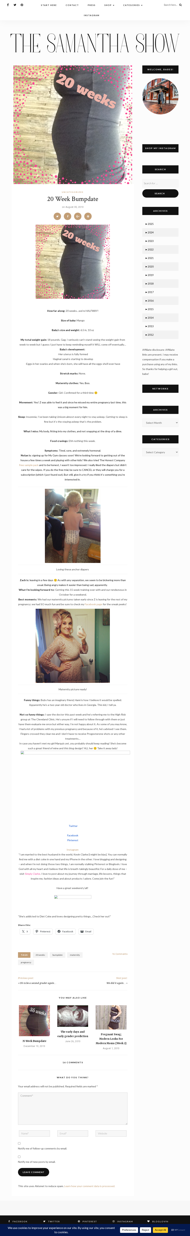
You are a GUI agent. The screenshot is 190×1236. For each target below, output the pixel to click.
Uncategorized (72, 192)
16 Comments (119, 954)
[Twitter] (15, 4)
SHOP (108, 5)
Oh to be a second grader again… (38, 983)
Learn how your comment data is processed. (89, 1186)
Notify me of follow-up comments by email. (42, 1148)
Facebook (72, 835)
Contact (72, 5)
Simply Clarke (32, 873)
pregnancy (26, 962)
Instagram (72, 849)
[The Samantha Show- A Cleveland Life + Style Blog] (95, 42)
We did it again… (116, 983)
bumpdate (58, 955)
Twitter (73, 825)
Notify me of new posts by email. (36, 1161)
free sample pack (29, 465)
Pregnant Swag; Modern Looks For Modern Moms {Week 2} (111, 1039)
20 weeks (40, 955)
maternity (75, 955)
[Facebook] (8, 4)
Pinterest (72, 840)
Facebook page (93, 604)
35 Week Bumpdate (34, 1041)
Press (92, 5)
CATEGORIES (132, 5)
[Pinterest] (22, 4)
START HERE (49, 5)
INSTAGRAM (91, 15)
